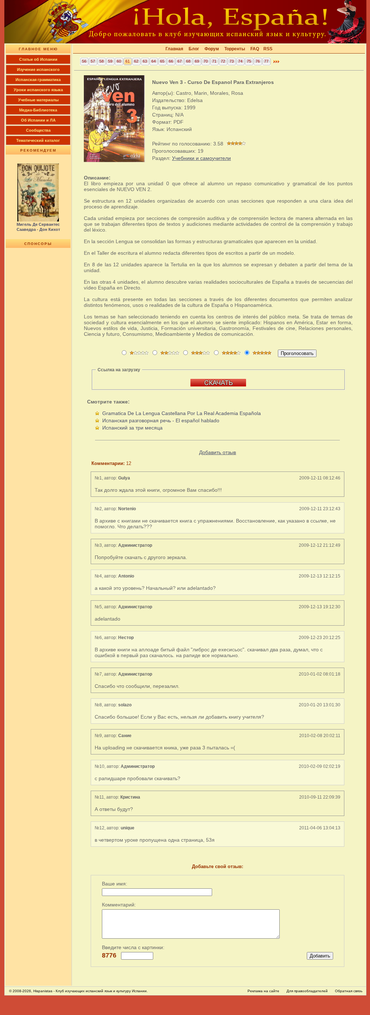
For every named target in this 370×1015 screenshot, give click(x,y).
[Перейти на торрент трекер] (218, 385)
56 (84, 61)
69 (197, 61)
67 (179, 61)
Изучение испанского (38, 69)
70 (205, 61)
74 (240, 61)
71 (214, 61)
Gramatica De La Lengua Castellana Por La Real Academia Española (181, 413)
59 (110, 61)
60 (119, 61)
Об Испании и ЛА (38, 120)
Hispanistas (42, 991)
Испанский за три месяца (132, 428)
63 (145, 61)
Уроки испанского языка (38, 90)
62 (136, 61)
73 (231, 61)
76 (257, 61)
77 (266, 61)
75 (249, 61)
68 (188, 61)
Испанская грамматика (38, 79)
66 (171, 61)
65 (162, 61)
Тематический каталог (38, 140)
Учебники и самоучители (201, 158)
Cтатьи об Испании (38, 59)
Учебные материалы (38, 100)
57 (93, 61)
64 (153, 61)
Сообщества (38, 130)
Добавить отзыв (217, 452)
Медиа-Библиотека (38, 110)
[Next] (276, 63)
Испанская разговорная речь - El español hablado (160, 420)
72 (223, 61)
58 (101, 61)
